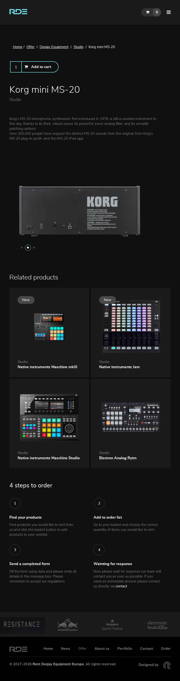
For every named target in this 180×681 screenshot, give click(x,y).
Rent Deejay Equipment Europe (58, 664)
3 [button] (34, 248)
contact (121, 586)
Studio (15, 100)
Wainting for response (113, 564)
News (65, 648)
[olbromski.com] (165, 665)
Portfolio (124, 648)
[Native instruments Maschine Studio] (49, 417)
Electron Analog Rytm (118, 458)
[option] (90, 210)
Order (166, 648)
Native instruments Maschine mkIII (47, 367)
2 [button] (28, 248)
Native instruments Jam (119, 367)
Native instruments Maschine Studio (49, 458)
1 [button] (22, 248)
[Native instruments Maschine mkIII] (49, 326)
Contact (146, 648)
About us (101, 648)
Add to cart (41, 67)
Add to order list (108, 517)
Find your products (25, 517)
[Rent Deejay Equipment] (18, 11)
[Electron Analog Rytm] (130, 417)
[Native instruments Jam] (130, 326)
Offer (82, 648)
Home (48, 648)
